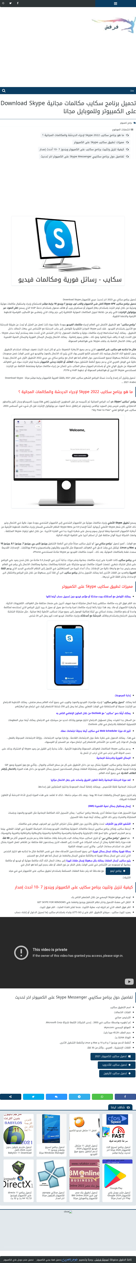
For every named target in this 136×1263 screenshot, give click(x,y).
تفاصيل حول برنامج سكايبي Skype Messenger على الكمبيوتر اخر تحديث (82, 156)
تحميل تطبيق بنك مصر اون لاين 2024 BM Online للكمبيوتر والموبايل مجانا (84, 1195)
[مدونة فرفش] (68, 22)
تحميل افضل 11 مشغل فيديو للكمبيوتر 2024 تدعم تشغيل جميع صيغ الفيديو (85, 1150)
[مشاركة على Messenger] (56, 1097)
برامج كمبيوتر (126, 123)
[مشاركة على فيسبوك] (125, 1097)
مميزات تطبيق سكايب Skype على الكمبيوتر (99, 142)
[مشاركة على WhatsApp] (102, 1097)
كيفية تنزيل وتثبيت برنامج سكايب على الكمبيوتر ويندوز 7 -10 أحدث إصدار (82, 149)
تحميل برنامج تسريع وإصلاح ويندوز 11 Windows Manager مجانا (51, 1150)
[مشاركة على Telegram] (79, 1097)
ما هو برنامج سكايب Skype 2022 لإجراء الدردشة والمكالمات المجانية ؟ (83, 135)
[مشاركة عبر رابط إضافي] (10, 1097)
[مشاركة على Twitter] (33, 1097)
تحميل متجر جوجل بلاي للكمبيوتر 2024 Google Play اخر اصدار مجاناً (118, 1195)
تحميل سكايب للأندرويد (114, 1064)
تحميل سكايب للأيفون (115, 1073)
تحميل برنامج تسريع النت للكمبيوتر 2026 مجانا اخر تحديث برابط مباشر (118, 1150)
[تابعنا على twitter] (10, 3)
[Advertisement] (68, 62)
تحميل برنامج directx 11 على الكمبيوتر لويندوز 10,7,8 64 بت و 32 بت (20, 1195)
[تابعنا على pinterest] (3, 3)
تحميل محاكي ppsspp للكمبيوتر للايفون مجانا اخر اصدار (53, 1195)
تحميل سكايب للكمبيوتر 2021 (110, 1056)
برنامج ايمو (115, 871)
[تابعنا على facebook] (18, 3)
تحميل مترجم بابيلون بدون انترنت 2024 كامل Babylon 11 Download (19, 1150)
